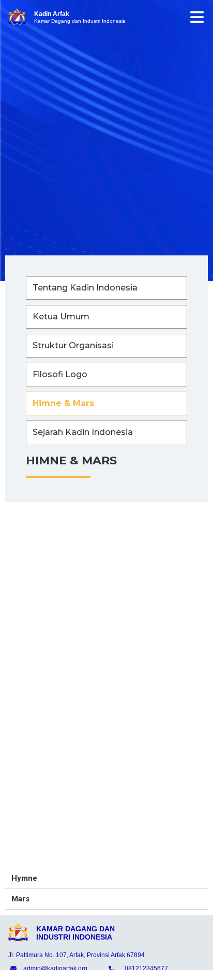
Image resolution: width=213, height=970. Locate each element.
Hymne (24, 878)
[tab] (106, 878)
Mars (20, 898)
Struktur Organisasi (73, 345)
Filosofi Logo (60, 374)
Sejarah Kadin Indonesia (83, 432)
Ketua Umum (61, 316)
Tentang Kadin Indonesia (85, 288)
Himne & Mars (63, 403)
